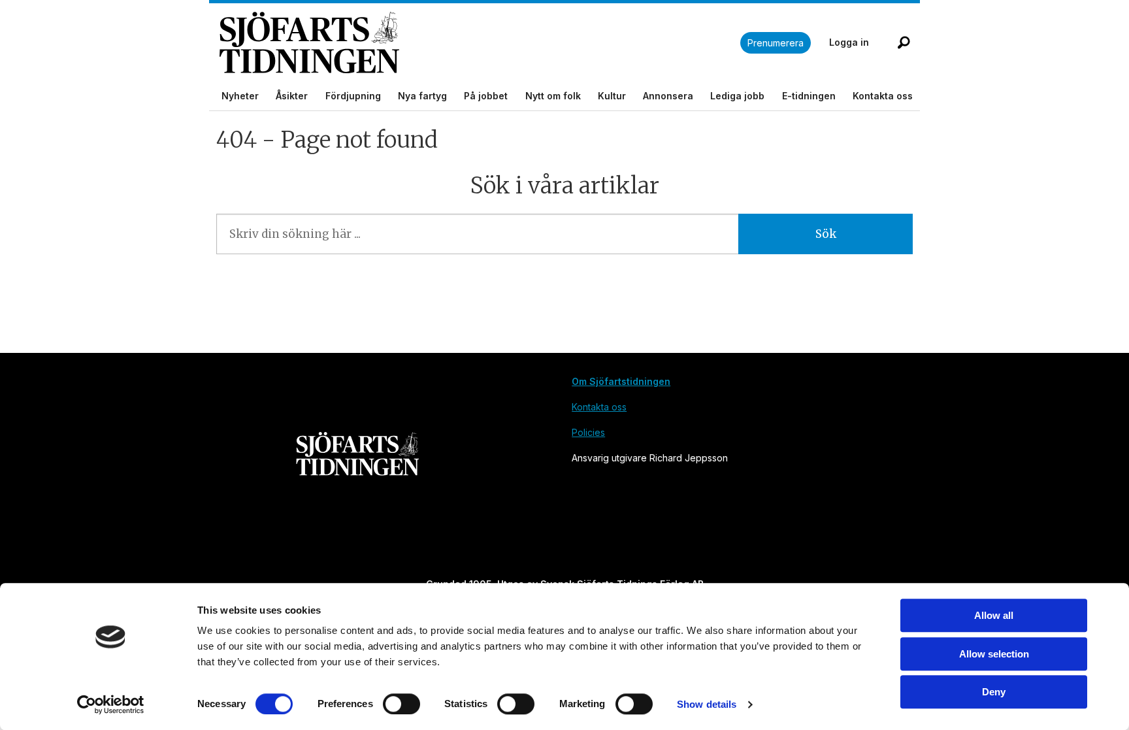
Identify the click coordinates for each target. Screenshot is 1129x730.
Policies (588, 432)
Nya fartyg (422, 95)
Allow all (993, 615)
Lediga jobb (737, 95)
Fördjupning (353, 95)
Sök (825, 234)
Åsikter (292, 95)
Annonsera (668, 95)
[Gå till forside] (480, 43)
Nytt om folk (553, 95)
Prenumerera (775, 42)
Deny (994, 691)
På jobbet (486, 95)
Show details (706, 704)
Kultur (612, 95)
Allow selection (994, 653)
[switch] (401, 703)
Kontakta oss (883, 95)
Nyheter (240, 95)
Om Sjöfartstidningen (621, 381)
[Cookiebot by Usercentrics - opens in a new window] (111, 704)
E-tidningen (809, 95)
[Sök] (903, 42)
